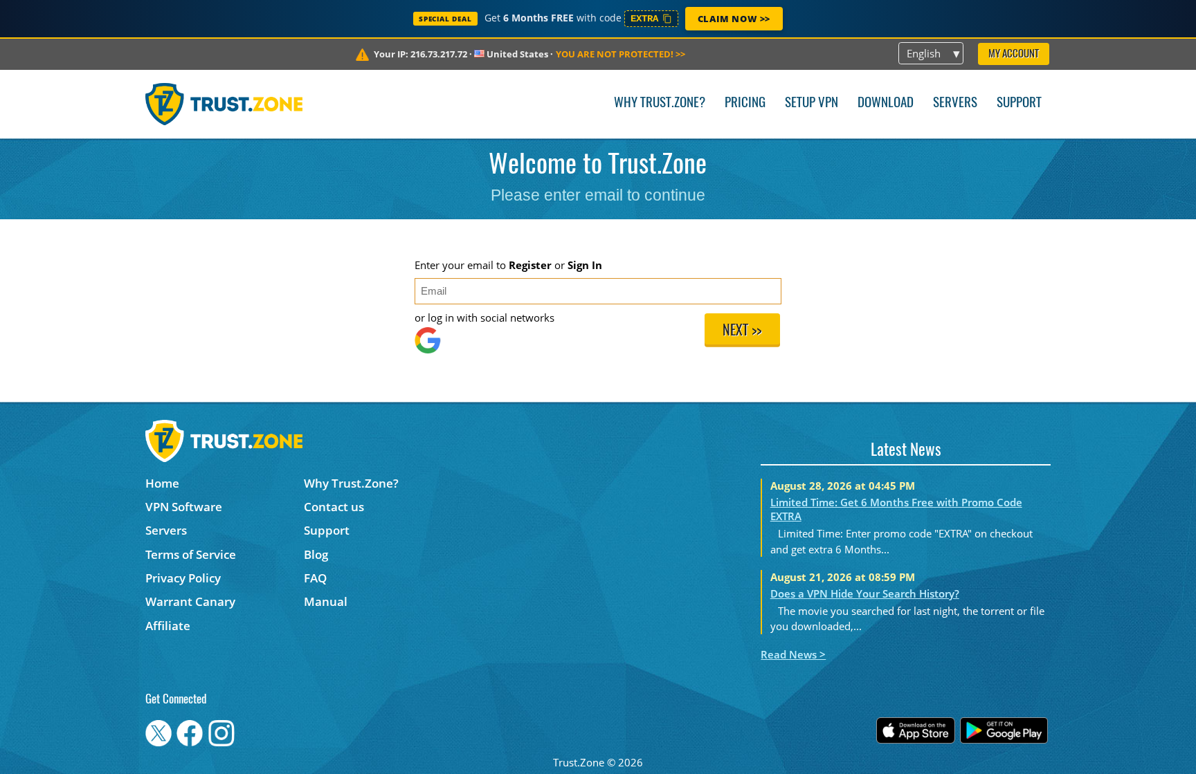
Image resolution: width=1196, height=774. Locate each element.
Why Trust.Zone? (659, 103)
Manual (325, 601)
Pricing (745, 103)
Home (162, 483)
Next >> (742, 331)
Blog (316, 554)
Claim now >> (734, 18)
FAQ (315, 578)
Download (886, 103)
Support (1019, 103)
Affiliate (167, 626)
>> (620, 54)
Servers (955, 103)
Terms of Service (190, 554)
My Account (1013, 54)
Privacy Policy (183, 578)
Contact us (334, 507)
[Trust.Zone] (223, 104)
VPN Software (183, 507)
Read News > (793, 654)
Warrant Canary (190, 601)
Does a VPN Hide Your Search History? (864, 593)
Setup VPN (811, 103)
